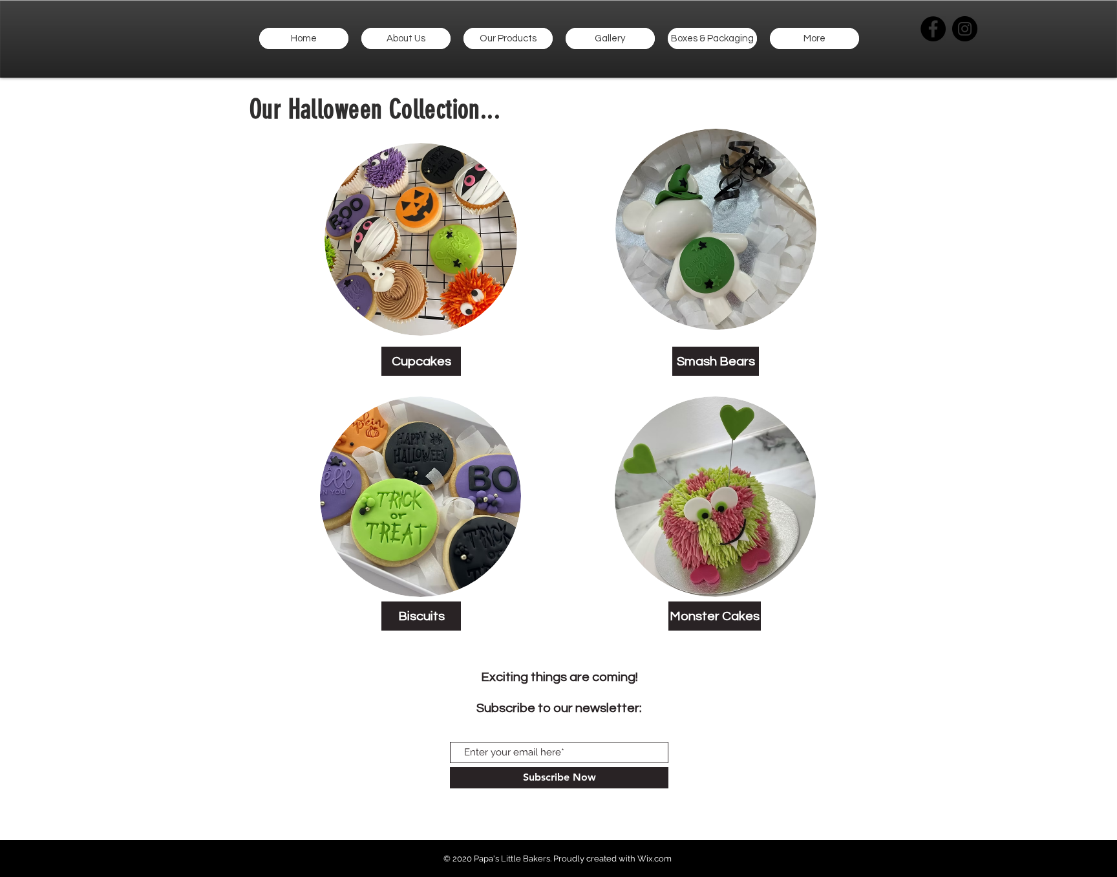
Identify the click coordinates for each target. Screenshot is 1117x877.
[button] (508, 38)
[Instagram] (964, 28)
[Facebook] (933, 28)
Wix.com (654, 858)
